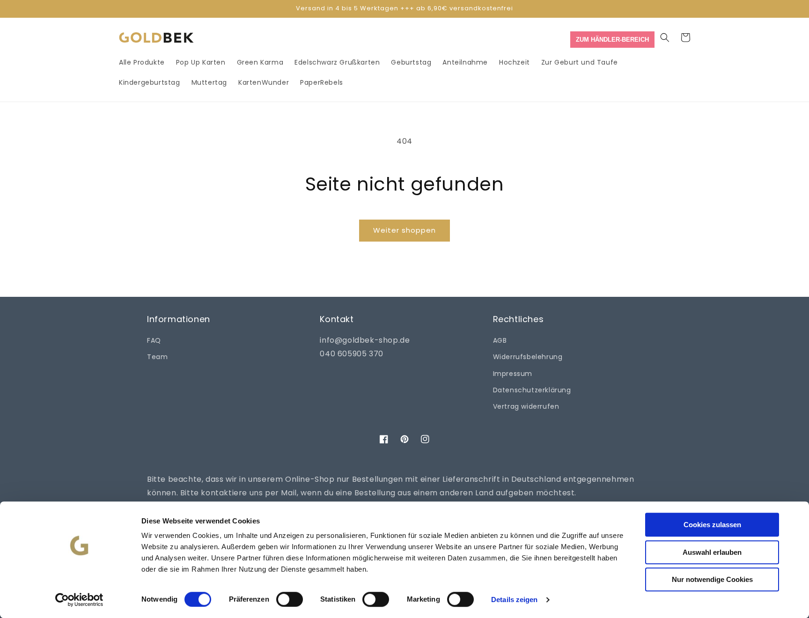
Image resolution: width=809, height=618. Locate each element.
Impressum (512, 373)
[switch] (289, 599)
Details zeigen (514, 599)
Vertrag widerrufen (526, 406)
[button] (665, 37)
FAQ (154, 340)
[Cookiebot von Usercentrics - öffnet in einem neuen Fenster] (79, 600)
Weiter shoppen (404, 230)
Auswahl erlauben (712, 552)
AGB (500, 340)
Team (157, 356)
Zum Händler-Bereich (612, 39)
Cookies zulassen (712, 525)
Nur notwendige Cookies (712, 579)
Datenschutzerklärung (532, 390)
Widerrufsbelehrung (528, 356)
